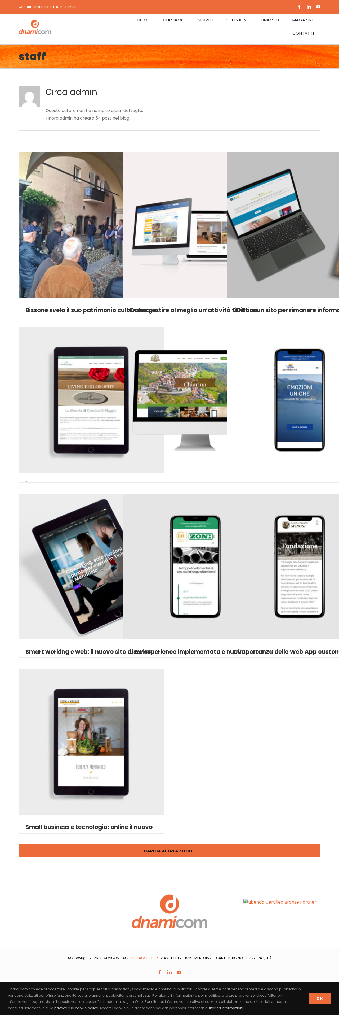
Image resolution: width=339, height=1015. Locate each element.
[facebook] (299, 7)
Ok (319, 998)
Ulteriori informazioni (226, 1007)
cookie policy (86, 1007)
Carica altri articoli (170, 851)
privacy (60, 1007)
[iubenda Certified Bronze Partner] (279, 902)
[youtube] (318, 7)
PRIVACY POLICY (144, 957)
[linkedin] (309, 7)
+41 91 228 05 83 (63, 6)
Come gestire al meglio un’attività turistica (193, 310)
